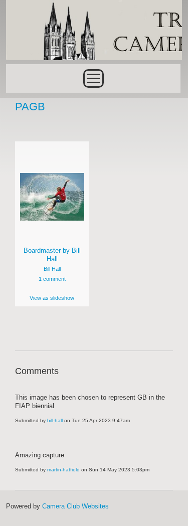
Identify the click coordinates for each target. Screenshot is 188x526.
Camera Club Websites (75, 506)
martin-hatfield (63, 469)
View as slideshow (52, 298)
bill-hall (55, 420)
